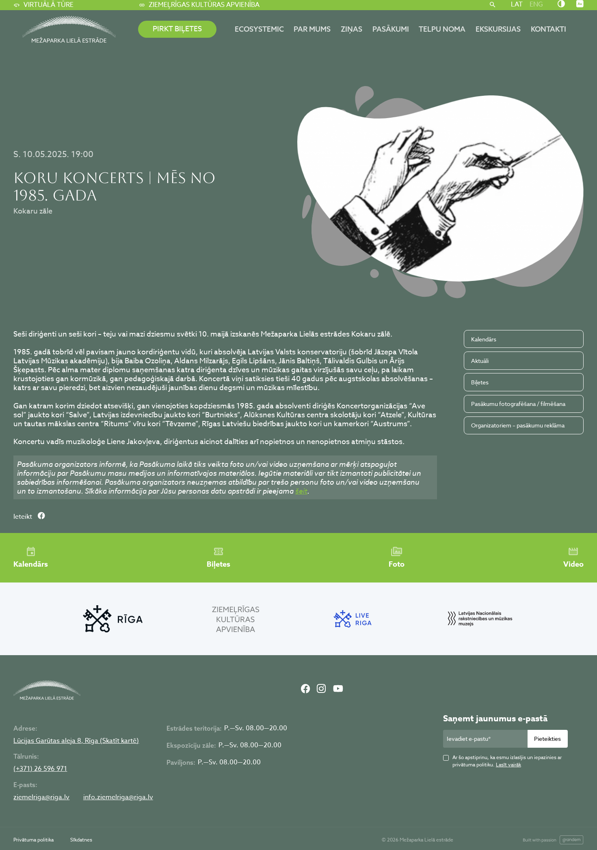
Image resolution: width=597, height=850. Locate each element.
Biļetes (480, 382)
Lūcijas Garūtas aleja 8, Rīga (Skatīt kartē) (76, 741)
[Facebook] (305, 690)
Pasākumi (390, 29)
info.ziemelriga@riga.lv (118, 797)
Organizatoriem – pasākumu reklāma (518, 425)
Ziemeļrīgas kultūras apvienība (204, 5)
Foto (396, 564)
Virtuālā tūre (49, 5)
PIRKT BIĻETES (177, 29)
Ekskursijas (498, 29)
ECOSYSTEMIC (259, 29)
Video (573, 564)
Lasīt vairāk (508, 764)
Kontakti (548, 29)
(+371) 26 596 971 (40, 769)
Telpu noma (442, 29)
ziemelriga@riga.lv (41, 797)
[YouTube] (338, 690)
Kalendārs (483, 339)
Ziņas (351, 29)
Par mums (312, 29)
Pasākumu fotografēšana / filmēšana (518, 404)
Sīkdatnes (81, 839)
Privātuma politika (33, 839)
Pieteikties (547, 738)
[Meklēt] (492, 5)
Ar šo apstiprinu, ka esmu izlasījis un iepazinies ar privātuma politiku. (507, 761)
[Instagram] (321, 690)
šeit (301, 491)
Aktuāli (480, 361)
